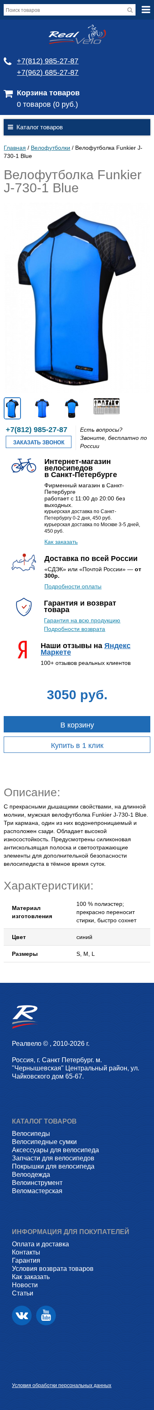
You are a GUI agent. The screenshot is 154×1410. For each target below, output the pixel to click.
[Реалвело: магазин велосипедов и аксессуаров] (77, 42)
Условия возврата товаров (53, 1268)
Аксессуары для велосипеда (55, 1149)
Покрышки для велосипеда (53, 1166)
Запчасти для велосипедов (53, 1158)
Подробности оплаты (72, 586)
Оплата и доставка (40, 1244)
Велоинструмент (37, 1182)
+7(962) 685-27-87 (47, 72)
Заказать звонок (38, 442)
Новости (25, 1285)
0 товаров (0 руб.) (47, 104)
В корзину (77, 725)
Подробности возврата (74, 629)
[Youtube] (46, 1315)
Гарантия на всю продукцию (82, 620)
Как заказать (61, 541)
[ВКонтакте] (22, 1315)
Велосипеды (31, 1133)
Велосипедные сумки (44, 1141)
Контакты (26, 1252)
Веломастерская (37, 1190)
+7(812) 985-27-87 (47, 61)
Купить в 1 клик (77, 745)
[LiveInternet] (18, 1372)
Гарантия (26, 1260)
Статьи (22, 1293)
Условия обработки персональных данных (61, 1385)
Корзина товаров (48, 93)
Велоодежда (31, 1174)
